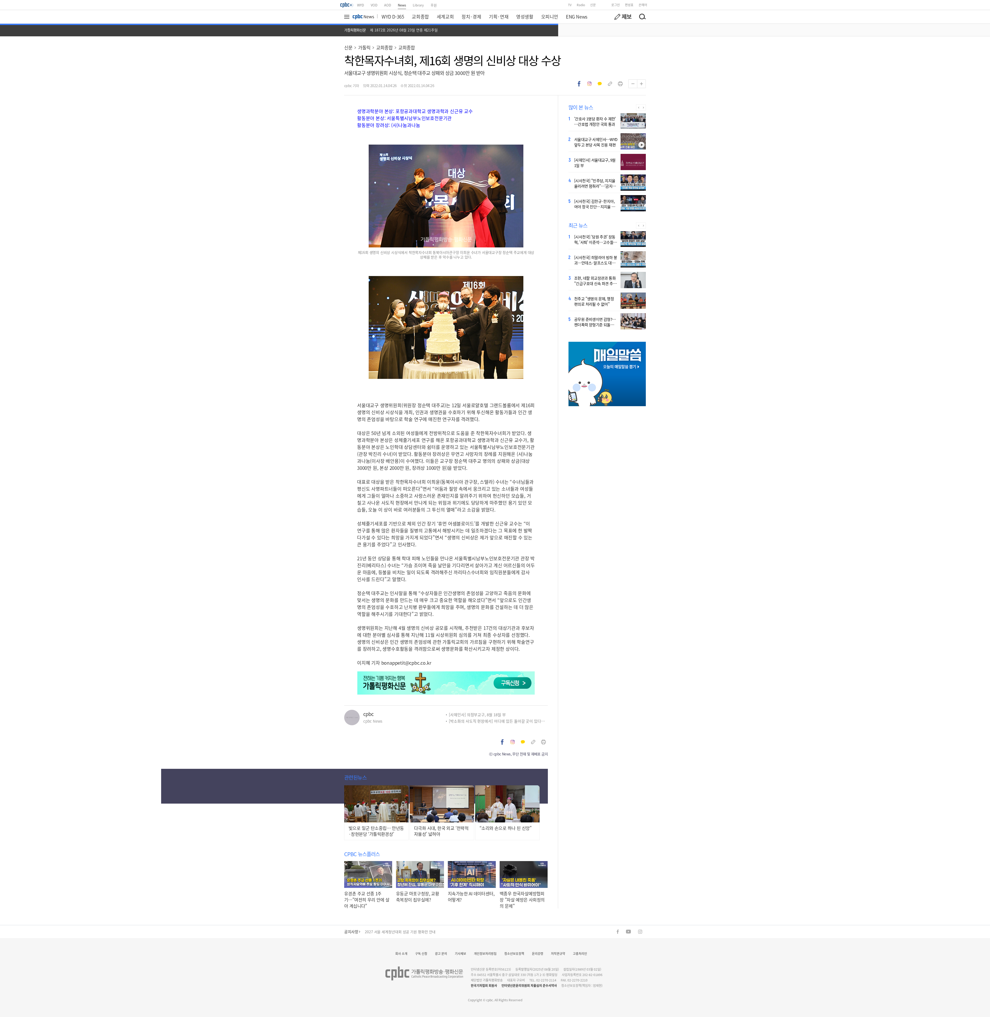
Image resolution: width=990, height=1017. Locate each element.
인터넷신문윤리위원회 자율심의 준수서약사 (529, 985)
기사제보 (460, 953)
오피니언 (549, 16)
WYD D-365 (393, 16)
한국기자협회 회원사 (484, 985)
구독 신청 (421, 953)
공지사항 (351, 931)
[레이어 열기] (347, 16)
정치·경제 (471, 16)
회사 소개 (401, 953)
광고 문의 (441, 953)
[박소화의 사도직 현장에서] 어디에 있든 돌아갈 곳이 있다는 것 (498, 721)
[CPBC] (347, 5)
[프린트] (620, 83)
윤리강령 (537, 953)
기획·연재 (498, 16)
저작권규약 (558, 953)
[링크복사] (610, 83)
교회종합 (420, 16)
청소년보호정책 (514, 953)
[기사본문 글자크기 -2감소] (632, 83)
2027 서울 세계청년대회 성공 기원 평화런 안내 (400, 931)
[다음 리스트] (643, 107)
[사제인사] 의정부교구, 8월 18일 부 (477, 714)
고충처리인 (580, 953)
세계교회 (445, 16)
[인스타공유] (589, 83)
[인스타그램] (640, 931)
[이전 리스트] (638, 107)
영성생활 (524, 16)
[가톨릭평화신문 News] (363, 16)
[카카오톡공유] (599, 83)
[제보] (622, 16)
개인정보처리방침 (485, 953)
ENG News (576, 16)
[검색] (642, 16)
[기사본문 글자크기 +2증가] (641, 83)
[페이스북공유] (579, 83)
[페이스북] (617, 931)
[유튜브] (628, 931)
